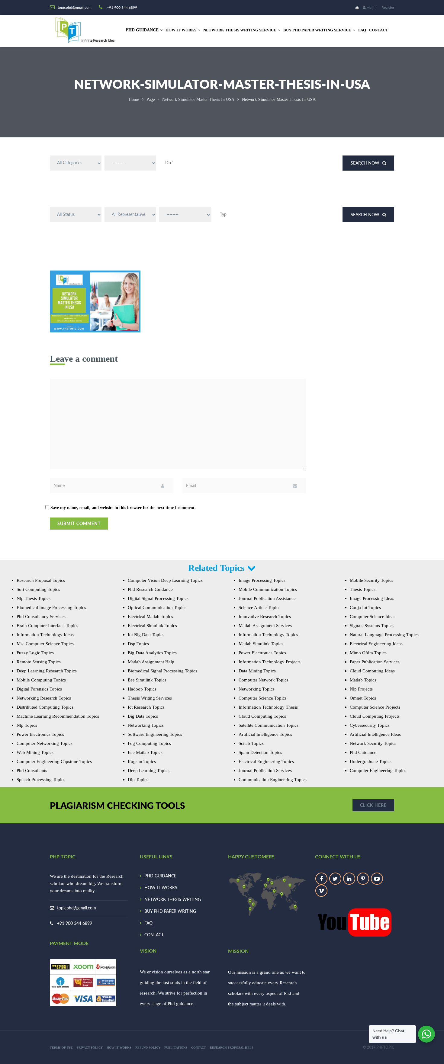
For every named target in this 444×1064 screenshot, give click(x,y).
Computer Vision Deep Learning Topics (165, 580)
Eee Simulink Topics (147, 680)
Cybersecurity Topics (370, 725)
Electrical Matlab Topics (150, 616)
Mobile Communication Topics (268, 589)
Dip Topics (138, 779)
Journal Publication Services (265, 770)
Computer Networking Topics (44, 743)
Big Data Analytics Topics (152, 652)
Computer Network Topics (263, 680)
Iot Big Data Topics (146, 634)
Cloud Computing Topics (262, 716)
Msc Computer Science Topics (45, 643)
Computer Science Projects (375, 707)
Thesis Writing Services (150, 698)
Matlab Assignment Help (151, 661)
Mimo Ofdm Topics (368, 652)
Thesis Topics (362, 589)
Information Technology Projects (270, 661)
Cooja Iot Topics (365, 607)
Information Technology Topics (268, 634)
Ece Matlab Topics (145, 752)
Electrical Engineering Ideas (376, 643)
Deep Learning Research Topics (47, 670)
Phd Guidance (363, 752)
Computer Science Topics (263, 698)
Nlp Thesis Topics (33, 598)
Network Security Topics (373, 743)
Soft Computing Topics (38, 589)
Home (134, 99)
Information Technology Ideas (45, 634)
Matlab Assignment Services (265, 625)
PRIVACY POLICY (90, 1047)
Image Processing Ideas (372, 598)
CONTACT (378, 30)
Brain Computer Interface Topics (47, 625)
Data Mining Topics (257, 670)
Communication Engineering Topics (273, 779)
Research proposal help (231, 1047)
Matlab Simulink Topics (261, 643)
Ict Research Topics (146, 707)
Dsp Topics (138, 643)
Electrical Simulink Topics (152, 625)
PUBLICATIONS (175, 1047)
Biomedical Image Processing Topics (51, 607)
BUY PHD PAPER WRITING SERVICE (317, 30)
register (387, 7)
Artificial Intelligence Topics (265, 734)
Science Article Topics (259, 607)
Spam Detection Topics (260, 752)
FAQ (362, 30)
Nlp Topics (27, 725)
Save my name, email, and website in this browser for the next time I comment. (123, 507)
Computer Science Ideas (372, 616)
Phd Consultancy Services (41, 616)
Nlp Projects (361, 689)
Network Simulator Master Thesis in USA (198, 99)
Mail (369, 7)
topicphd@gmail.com (76, 908)
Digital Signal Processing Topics (158, 598)
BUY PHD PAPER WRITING (170, 911)
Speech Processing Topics (41, 779)
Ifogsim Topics (142, 761)
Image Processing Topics (262, 580)
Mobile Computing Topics (41, 680)
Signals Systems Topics (372, 625)
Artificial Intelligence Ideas (375, 734)
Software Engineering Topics (155, 734)
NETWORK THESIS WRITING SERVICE (239, 30)
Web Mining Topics (35, 752)
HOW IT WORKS (181, 30)
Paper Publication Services (375, 661)
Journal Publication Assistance (267, 598)
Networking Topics (146, 725)
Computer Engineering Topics (378, 770)
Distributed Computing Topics (45, 707)
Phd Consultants (32, 770)
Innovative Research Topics (265, 616)
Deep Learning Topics (148, 770)
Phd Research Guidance (150, 589)
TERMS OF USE (61, 1047)
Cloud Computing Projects (375, 716)
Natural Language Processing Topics (384, 634)
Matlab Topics (363, 680)
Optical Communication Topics (157, 607)
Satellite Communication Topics (268, 725)
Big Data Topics (143, 716)
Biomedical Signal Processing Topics (162, 670)
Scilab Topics (251, 743)
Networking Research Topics (44, 698)
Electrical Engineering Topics (266, 761)
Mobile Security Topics (371, 580)
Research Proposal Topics (41, 580)
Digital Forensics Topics (39, 689)
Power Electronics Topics (40, 734)
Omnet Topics (363, 698)
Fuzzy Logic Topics (35, 652)
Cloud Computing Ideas (372, 670)
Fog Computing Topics (149, 743)
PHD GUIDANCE (160, 876)
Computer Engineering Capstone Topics (54, 761)
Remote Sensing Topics (39, 661)
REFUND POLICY (147, 1047)
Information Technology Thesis (268, 707)
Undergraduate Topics (370, 761)
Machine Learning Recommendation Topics (58, 716)
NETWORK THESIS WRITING (172, 900)
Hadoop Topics (142, 689)
